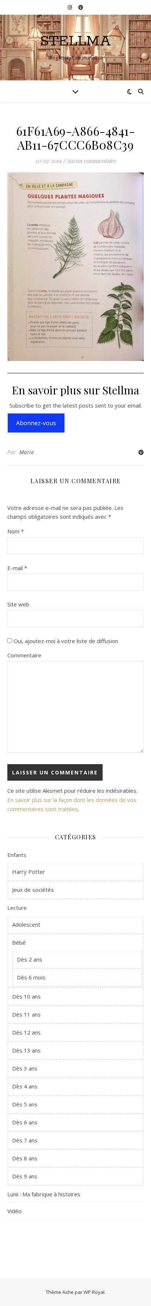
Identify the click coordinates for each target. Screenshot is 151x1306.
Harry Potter (28, 871)
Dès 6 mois (31, 977)
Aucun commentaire (91, 160)
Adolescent (26, 924)
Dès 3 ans (24, 1068)
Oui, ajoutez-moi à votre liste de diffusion (65, 641)
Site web (18, 604)
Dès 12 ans (26, 1032)
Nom (15, 531)
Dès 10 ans (26, 996)
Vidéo (14, 1211)
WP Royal (94, 1292)
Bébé (19, 942)
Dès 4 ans (24, 1086)
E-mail (17, 568)
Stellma (75, 41)
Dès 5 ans (24, 1104)
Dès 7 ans (24, 1140)
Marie (26, 452)
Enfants (16, 854)
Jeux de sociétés (33, 889)
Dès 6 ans (24, 1122)
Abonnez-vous (36, 423)
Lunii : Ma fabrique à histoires (43, 1194)
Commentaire (24, 655)
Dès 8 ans (24, 1158)
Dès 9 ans (24, 1176)
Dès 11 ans (26, 1014)
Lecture (17, 907)
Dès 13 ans (26, 1050)
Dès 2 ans (29, 959)
